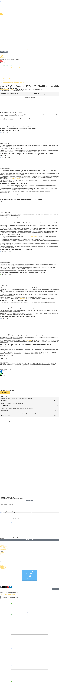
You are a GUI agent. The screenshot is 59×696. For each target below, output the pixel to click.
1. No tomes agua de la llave (7, 65)
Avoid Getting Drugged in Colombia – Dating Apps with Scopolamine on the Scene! (16, 398)
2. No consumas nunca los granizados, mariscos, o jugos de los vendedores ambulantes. (16, 67)
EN (3, 53)
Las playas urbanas (22, 298)
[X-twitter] (3, 587)
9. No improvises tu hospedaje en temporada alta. (10, 80)
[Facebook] (29, 370)
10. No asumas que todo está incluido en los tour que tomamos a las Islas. (14, 82)
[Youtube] (8, 587)
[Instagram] (6, 587)
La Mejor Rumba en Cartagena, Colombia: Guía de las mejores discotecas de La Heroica (17, 408)
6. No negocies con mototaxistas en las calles (10, 74)
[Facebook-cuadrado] (1, 587)
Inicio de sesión (2, 57)
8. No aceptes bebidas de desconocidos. (9, 78)
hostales (27, 340)
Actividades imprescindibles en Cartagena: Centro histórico (12, 403)
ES (1, 53)
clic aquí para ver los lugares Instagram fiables (31, 236)
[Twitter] (2, 376)
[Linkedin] (29, 372)
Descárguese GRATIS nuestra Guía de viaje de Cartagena (9, 59)
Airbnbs (30, 340)
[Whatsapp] (29, 374)
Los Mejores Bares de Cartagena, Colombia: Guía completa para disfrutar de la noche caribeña (18, 413)
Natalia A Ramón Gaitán (4, 362)
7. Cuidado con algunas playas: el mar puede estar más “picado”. (13, 76)
